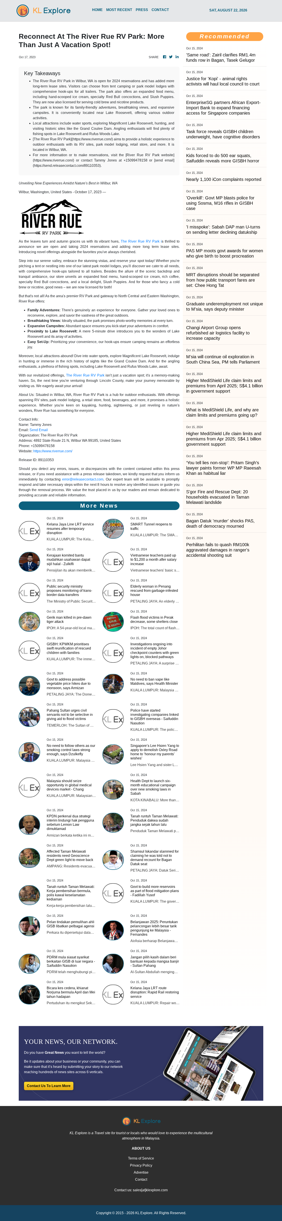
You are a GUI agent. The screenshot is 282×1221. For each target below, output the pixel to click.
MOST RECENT (119, 10)
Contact (141, 1179)
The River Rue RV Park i (141, 241)
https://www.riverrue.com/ (52, 451)
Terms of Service (141, 1158)
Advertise (141, 1172)
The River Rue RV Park (85, 375)
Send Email (39, 430)
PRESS (142, 10)
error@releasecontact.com (82, 479)
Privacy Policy (141, 1165)
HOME (97, 10)
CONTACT (160, 10)
